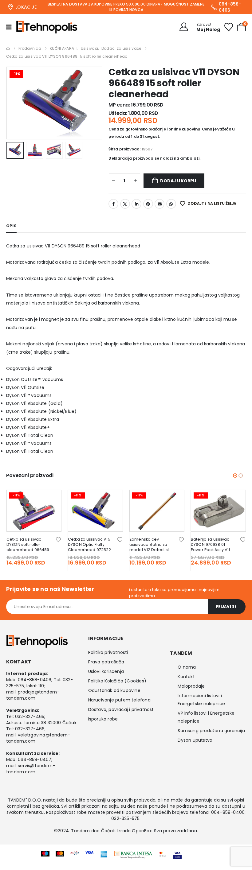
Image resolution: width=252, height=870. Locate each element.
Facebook (113, 204)
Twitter (125, 204)
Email (159, 204)
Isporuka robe (103, 719)
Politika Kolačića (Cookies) (117, 681)
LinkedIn (136, 204)
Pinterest (148, 204)
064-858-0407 (34, 759)
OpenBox (142, 831)
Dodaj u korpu (178, 181)
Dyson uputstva (195, 740)
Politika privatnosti (108, 652)
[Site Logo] (46, 27)
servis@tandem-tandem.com (30, 769)
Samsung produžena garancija (211, 731)
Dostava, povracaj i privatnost (121, 709)
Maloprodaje (191, 686)
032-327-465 (29, 716)
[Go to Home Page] (8, 48)
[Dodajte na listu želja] (58, 539)
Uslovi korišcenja (106, 671)
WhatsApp (171, 204)
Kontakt (186, 677)
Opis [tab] (11, 226)
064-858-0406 (34, 680)
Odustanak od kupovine (114, 690)
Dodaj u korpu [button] (51, 500)
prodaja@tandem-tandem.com (32, 695)
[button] (13, 102)
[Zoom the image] (133, 855)
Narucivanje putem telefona (119, 700)
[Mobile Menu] (11, 27)
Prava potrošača (106, 662)
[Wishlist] (228, 27)
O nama (187, 667)
